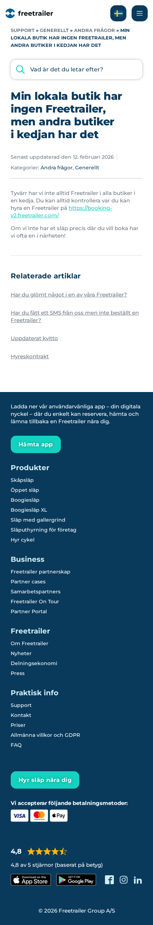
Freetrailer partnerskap (40, 571)
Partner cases (28, 581)
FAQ (16, 745)
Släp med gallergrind (38, 520)
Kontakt (21, 715)
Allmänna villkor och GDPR (45, 735)
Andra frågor (94, 30)
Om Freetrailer (29, 643)
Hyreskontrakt (30, 356)
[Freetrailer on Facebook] (109, 879)
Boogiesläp (25, 500)
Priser (18, 725)
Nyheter (21, 653)
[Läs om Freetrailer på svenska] (118, 13)
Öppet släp (25, 490)
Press (18, 673)
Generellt (54, 30)
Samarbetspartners (35, 591)
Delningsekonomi (34, 663)
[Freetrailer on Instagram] (123, 879)
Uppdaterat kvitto (34, 338)
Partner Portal (29, 611)
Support (23, 30)
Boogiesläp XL (29, 510)
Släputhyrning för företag (43, 530)
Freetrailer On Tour (35, 601)
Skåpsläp (22, 480)
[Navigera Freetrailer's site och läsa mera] (140, 13)
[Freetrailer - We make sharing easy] (29, 13)
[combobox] (76, 69)
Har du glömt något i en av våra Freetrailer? (69, 294)
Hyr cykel (23, 540)
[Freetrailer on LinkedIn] (137, 879)
